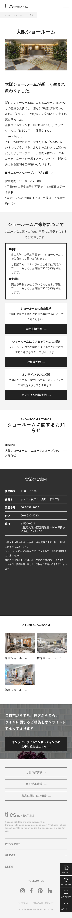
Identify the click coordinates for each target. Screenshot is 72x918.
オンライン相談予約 (34, 395)
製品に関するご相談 (34, 795)
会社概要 (23, 902)
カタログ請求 (34, 772)
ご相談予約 (34, 362)
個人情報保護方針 (43, 902)
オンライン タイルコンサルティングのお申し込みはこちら (36, 744)
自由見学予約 (34, 329)
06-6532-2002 (30, 507)
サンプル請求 (34, 784)
